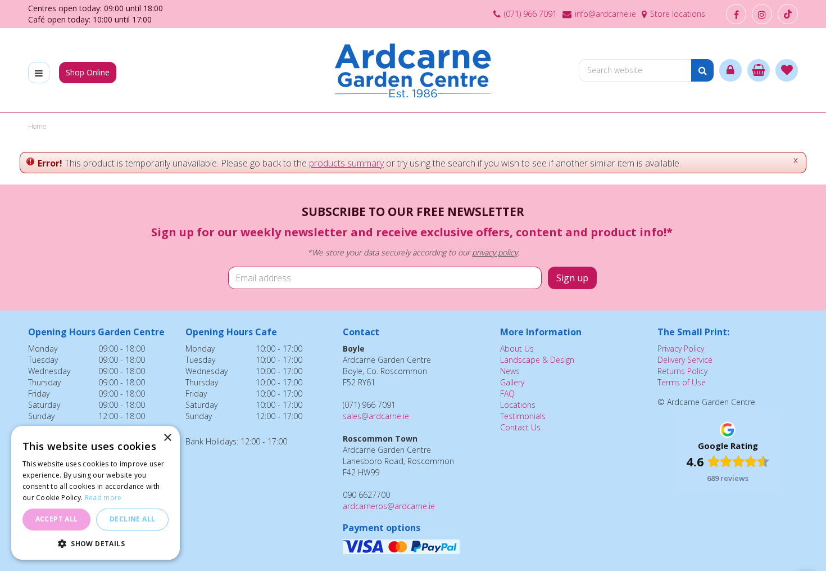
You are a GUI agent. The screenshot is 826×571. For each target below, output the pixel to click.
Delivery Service (684, 359)
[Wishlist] (786, 70)
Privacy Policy (680, 348)
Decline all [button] (132, 519)
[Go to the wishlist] (786, 70)
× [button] (167, 438)
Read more (103, 497)
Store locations (677, 13)
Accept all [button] (56, 519)
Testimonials (523, 416)
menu (38, 72)
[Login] (730, 70)
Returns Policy (682, 371)
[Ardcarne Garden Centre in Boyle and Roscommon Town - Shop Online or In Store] (413, 70)
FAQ (507, 393)
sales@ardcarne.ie (376, 416)
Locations (517, 404)
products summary (346, 163)
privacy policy (495, 252)
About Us (517, 348)
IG (762, 14)
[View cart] (758, 70)
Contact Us (520, 427)
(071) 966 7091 (530, 13)
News (510, 371)
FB (736, 14)
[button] (95, 543)
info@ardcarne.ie (605, 13)
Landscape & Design (537, 359)
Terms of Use (681, 382)
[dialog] (95, 493)
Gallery (512, 382)
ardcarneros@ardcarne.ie (389, 506)
